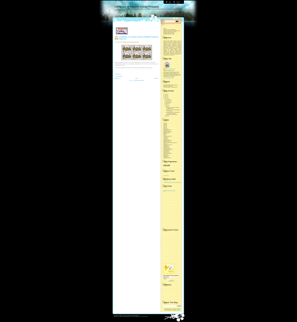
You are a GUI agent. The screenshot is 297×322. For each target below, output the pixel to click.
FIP (164, 135)
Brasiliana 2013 (166, 129)
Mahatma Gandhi (167, 140)
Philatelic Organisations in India (170, 31)
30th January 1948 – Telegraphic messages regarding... (173, 113)
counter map (166, 175)
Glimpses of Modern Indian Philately (136, 6)
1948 (164, 124)
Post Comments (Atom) (139, 80)
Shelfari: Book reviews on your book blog (172, 182)
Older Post (156, 78)
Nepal (164, 143)
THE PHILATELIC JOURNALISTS (170, 87)
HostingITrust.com (128, 316)
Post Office (165, 147)
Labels (165, 138)
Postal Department (167, 149)
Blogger (178, 310)
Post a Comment (118, 76)
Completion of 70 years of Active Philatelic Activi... (172, 108)
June (167, 106)
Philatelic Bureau (167, 144)
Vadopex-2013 (166, 157)
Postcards (165, 151)
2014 (166, 94)
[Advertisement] (171, 200)
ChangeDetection (171, 281)
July (167, 104)
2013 (166, 95)
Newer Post (116, 78)
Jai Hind (165, 137)
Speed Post (166, 152)
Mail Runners (166, 141)
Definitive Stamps (167, 131)
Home (164, 28)
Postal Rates (166, 150)
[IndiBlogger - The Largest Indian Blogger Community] (169, 273)
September (168, 102)
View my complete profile (168, 78)
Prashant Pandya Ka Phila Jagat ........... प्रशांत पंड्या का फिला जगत (171, 85)
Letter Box (165, 139)
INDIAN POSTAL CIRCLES (171, 114)
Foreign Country (166, 136)
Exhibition (165, 132)
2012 (166, 97)
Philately (165, 145)
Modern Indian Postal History (169, 142)
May (167, 116)
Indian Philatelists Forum (170, 69)
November (168, 100)
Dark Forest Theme (118, 316)
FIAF (164, 134)
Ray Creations (145, 316)
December (168, 99)
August (167, 103)
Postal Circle (166, 148)
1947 (164, 123)
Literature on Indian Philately (169, 29)
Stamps (165, 154)
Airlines (165, 128)
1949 (164, 125)
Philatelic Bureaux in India (168, 34)
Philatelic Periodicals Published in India (171, 30)
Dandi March (166, 130)
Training (165, 156)
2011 (166, 98)
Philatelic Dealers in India (168, 32)
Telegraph (165, 155)
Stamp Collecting (167, 153)
